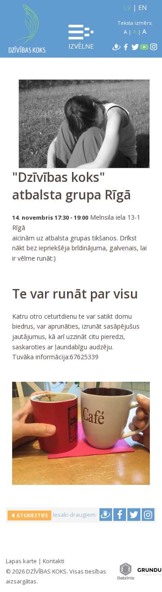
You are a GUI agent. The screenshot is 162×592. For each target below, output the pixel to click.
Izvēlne (81, 46)
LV (127, 7)
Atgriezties (31, 515)
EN (142, 7)
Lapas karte (21, 561)
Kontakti (53, 561)
